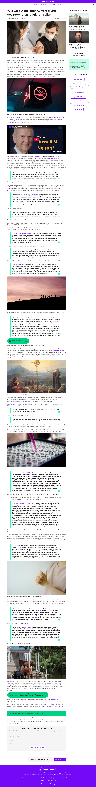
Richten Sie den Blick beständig (22, 250)
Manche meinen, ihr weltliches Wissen (24, 473)
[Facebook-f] (50, 784)
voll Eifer (14, 614)
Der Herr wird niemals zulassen (22, 233)
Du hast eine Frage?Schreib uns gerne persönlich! (18, 341)
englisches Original (52, 117)
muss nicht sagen (26, 627)
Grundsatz (37, 156)
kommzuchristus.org (48, 706)
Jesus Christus (51, 4)
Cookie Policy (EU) (51, 780)
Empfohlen (71, 48)
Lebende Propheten (78, 100)
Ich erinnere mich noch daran (39, 323)
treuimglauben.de (55, 699)
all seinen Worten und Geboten (29, 194)
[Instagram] (41, 784)
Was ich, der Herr (18, 172)
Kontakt (42, 780)
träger (39, 610)
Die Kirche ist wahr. (18, 264)
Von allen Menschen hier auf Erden (23, 503)
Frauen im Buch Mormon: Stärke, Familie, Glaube (76, 27)
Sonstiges (79, 96)
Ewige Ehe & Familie (73, 29)
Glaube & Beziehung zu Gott (77, 87)
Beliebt (35, 4)
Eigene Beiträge (43, 4)
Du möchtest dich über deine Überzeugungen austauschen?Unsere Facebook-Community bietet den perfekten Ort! (28, 694)
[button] (2, 5)
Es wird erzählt (11, 681)
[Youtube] (54, 784)
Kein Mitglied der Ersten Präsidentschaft (25, 317)
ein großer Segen (53, 158)
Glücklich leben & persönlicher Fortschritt (77, 104)
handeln (31, 617)
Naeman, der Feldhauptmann (16, 404)
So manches (16, 545)
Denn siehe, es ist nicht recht (22, 609)
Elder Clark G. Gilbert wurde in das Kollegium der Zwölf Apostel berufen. (77, 46)
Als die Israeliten (58, 350)
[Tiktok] (45, 784)
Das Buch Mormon (78, 83)
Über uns (59, 4)
